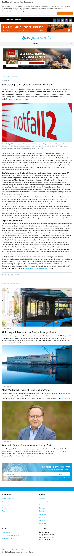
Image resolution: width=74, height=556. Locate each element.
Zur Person (42, 505)
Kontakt (4, 508)
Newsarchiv (6, 505)
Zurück (18, 275)
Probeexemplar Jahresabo (10, 535)
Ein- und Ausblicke (45, 502)
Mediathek (42, 523)
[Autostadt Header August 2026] (36, 28)
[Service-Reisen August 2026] (37, 58)
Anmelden (63, 474)
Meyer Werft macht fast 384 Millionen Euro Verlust (26, 389)
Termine (4, 511)
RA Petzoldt (42, 517)
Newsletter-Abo (7, 538)
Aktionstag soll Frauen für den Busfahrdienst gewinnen (29, 332)
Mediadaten (6, 532)
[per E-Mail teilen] (8, 275)
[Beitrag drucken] (12, 275)
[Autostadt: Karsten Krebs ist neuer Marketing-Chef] (37, 420)
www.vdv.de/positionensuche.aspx (36, 268)
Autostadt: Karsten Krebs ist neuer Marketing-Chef (26, 445)
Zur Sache (42, 508)
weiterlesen (45, 343)
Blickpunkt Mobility (8, 499)
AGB (21, 549)
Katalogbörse (6, 502)
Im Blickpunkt (43, 520)
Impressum (5, 549)
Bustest (41, 511)
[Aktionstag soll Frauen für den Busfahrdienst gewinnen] (37, 307)
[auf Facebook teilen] (3, 275)
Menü (36, 43)
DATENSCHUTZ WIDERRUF (63, 477)
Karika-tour (42, 514)
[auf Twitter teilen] (5, 275)
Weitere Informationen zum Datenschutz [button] (12, 12)
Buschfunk (42, 499)
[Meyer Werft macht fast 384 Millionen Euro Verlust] (37, 364)
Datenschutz (15, 549)
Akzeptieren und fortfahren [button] (65, 13)
